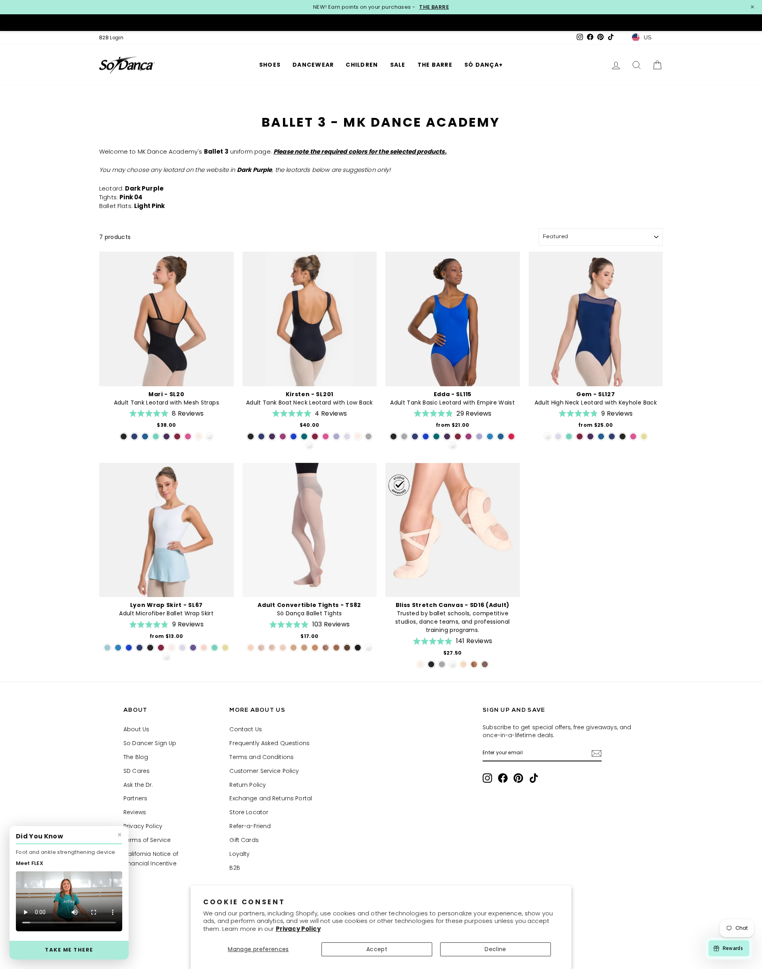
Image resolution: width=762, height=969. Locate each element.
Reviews (134, 812)
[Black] (123, 436)
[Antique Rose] (204, 647)
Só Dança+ (483, 65)
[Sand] (463, 664)
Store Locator (248, 812)
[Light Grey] (368, 436)
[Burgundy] (177, 436)
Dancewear (313, 65)
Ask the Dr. (138, 785)
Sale (398, 65)
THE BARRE (434, 7)
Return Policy (247, 785)
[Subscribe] (596, 753)
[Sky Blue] (490, 436)
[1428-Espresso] (347, 647)
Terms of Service (147, 840)
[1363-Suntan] (315, 647)
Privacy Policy (298, 929)
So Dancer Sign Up (149, 743)
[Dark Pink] (188, 436)
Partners (135, 798)
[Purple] (193, 647)
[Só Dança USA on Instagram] (487, 778)
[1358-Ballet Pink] (261, 647)
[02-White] (368, 647)
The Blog (135, 757)
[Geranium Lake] (511, 436)
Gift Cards (243, 840)
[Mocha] (485, 664)
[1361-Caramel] (293, 647)
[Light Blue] (107, 647)
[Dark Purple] (166, 436)
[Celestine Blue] (293, 436)
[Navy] (134, 436)
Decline (495, 949)
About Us (136, 729)
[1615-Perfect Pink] (272, 647)
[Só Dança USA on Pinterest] (518, 778)
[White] (209, 436)
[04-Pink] (283, 647)
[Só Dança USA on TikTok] (534, 778)
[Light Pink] (198, 436)
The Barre (435, 65)
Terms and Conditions (261, 757)
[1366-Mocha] (336, 647)
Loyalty (239, 854)
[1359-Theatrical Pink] (250, 647)
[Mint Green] (156, 436)
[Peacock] (145, 436)
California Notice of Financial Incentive (150, 858)
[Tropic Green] (304, 436)
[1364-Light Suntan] (304, 647)
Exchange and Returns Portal (270, 798)
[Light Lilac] (347, 436)
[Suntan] (474, 664)
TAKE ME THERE (69, 950)
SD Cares (136, 771)
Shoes (270, 65)
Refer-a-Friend (250, 826)
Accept (376, 949)
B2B (234, 868)
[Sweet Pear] (644, 436)
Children (362, 65)
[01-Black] (358, 647)
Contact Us (245, 729)
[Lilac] (336, 436)
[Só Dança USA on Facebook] (503, 778)
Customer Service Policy (264, 771)
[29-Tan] (325, 647)
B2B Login (111, 38)
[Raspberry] (283, 436)
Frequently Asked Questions (269, 743)
